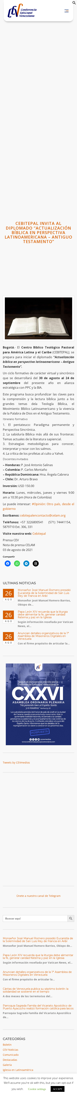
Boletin (7, 1044)
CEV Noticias (10, 1049)
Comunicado (11, 1054)
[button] (74, 3)
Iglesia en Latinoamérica (18, 1070)
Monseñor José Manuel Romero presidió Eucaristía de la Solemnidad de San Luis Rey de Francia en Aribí (44, 593)
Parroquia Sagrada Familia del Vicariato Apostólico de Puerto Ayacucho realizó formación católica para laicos (38, 1007)
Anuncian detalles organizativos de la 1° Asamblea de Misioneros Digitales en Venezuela (43, 636)
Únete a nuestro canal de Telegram (38, 896)
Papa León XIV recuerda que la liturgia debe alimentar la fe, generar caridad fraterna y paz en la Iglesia (43, 614)
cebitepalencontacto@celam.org (43, 515)
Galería (7, 1065)
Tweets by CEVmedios (16, 762)
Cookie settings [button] (37, 1088)
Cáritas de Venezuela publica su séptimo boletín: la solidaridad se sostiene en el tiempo (35, 990)
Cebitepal (39, 534)
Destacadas (10, 1060)
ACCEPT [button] (57, 1089)
